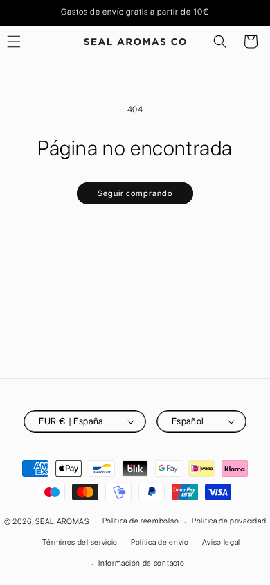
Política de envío (160, 542)
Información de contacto (141, 563)
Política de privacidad (229, 520)
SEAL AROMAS (62, 521)
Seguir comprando (135, 193)
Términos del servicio (80, 542)
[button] (220, 41)
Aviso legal (221, 542)
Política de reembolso (140, 520)
